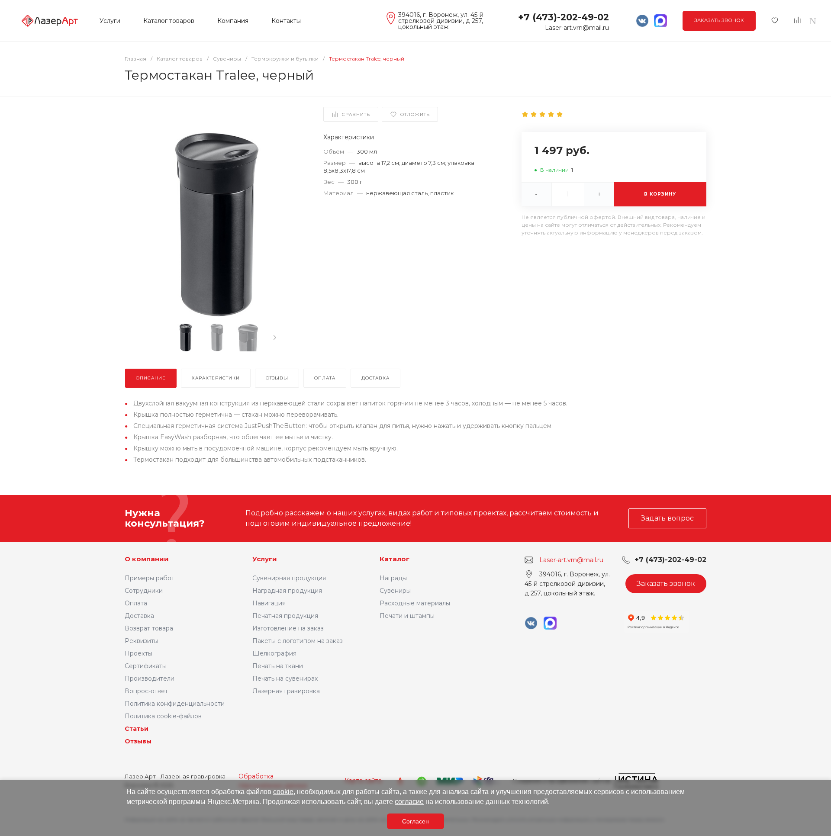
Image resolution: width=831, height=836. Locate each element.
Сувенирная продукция (289, 578)
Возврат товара (149, 628)
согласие (409, 801)
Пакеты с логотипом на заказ (297, 641)
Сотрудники (144, 591)
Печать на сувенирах (285, 678)
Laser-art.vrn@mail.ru (577, 28)
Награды (393, 578)
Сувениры (395, 591)
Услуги (264, 559)
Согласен (415, 821)
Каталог (394, 559)
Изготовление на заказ (288, 628)
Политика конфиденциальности (175, 703)
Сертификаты (146, 666)
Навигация (269, 603)
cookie (283, 791)
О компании (147, 559)
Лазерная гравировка (286, 691)
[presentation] (275, 337)
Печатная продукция (285, 616)
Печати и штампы (407, 616)
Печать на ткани (277, 666)
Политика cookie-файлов (163, 716)
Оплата (136, 603)
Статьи (136, 729)
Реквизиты (141, 641)
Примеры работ (149, 578)
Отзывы (138, 741)
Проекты (138, 653)
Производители (149, 678)
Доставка (139, 616)
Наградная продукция (287, 591)
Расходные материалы (415, 603)
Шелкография (274, 653)
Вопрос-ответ (146, 691)
